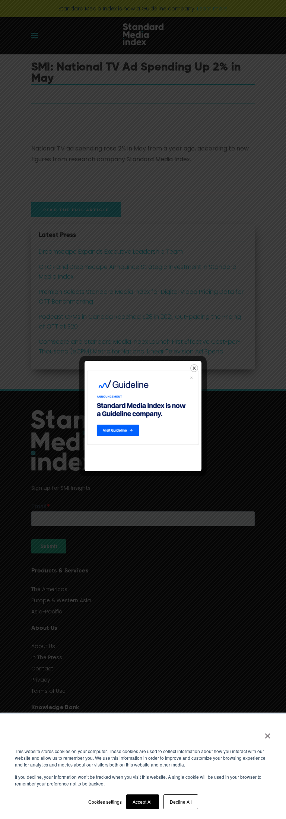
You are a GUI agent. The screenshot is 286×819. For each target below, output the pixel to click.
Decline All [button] (181, 802)
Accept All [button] (143, 802)
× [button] (267, 733)
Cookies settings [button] (105, 802)
